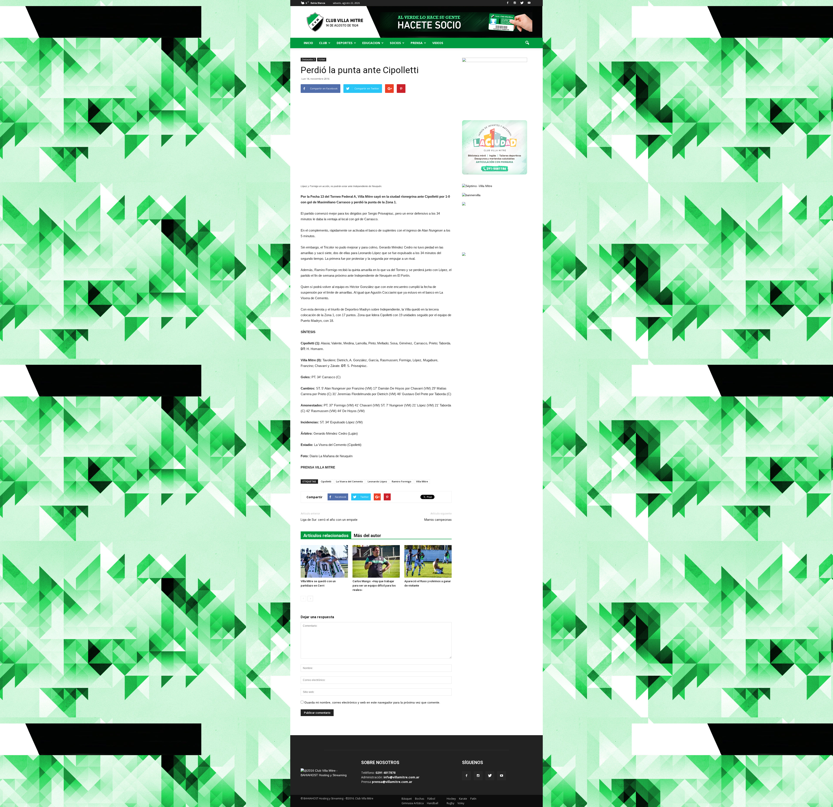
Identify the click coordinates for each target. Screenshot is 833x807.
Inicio (308, 43)
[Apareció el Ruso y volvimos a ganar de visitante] (428, 561)
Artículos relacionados (326, 535)
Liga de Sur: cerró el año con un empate (329, 520)
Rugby (450, 803)
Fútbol (321, 59)
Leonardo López (377, 481)
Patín (473, 798)
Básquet (407, 798)
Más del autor (367, 535)
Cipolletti (326, 481)
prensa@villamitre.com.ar (392, 782)
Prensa (417, 43)
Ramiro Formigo (401, 481)
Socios (395, 43)
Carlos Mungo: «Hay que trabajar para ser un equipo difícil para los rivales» (374, 586)
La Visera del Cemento (349, 481)
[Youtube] (529, 3)
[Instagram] (515, 3)
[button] (527, 43)
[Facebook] (507, 3)
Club (323, 43)
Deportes (345, 43)
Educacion (371, 43)
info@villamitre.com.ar (401, 777)
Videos (437, 43)
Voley (460, 803)
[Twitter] (522, 3)
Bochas (419, 798)
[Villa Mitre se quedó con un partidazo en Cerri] (324, 561)
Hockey (451, 798)
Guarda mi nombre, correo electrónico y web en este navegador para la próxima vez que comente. (372, 702)
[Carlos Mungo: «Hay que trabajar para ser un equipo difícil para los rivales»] (376, 561)
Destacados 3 (308, 59)
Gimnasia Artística (413, 803)
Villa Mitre (422, 481)
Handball (432, 803)
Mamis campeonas (438, 520)
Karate (463, 798)
